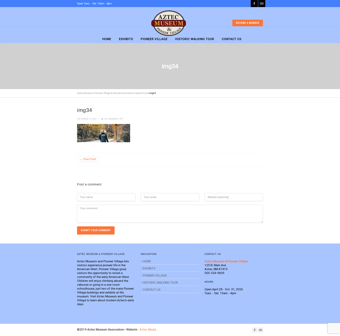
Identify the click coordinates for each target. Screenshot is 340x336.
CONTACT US (231, 39)
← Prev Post (88, 159)
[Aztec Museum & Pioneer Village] (168, 23)
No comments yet (113, 119)
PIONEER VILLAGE (154, 39)
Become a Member (247, 22)
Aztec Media (148, 329)
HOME (106, 39)
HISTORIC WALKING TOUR (194, 39)
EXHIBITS (126, 39)
